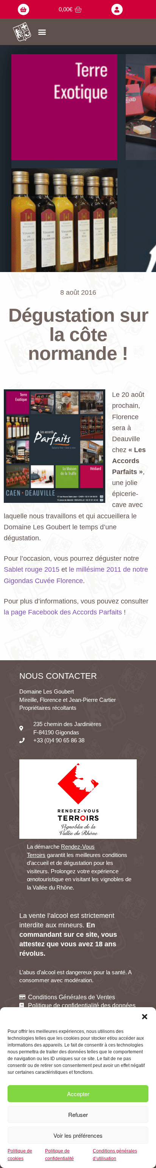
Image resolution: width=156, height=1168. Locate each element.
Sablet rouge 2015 (31, 569)
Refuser (78, 1114)
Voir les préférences (78, 1135)
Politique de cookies (20, 1154)
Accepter (78, 1094)
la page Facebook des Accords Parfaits (63, 612)
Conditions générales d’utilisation (115, 1154)
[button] (144, 1016)
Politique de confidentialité (59, 1154)
